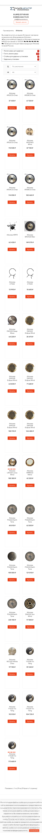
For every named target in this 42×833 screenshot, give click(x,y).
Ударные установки (11, 59)
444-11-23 (21, 17)
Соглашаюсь (34, 830)
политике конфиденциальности (15, 830)
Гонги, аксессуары (11, 54)
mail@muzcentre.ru (21, 19)
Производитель (8, 30)
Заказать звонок (21, 22)
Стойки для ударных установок (16, 56)
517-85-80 (21, 14)
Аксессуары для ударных (13, 51)
